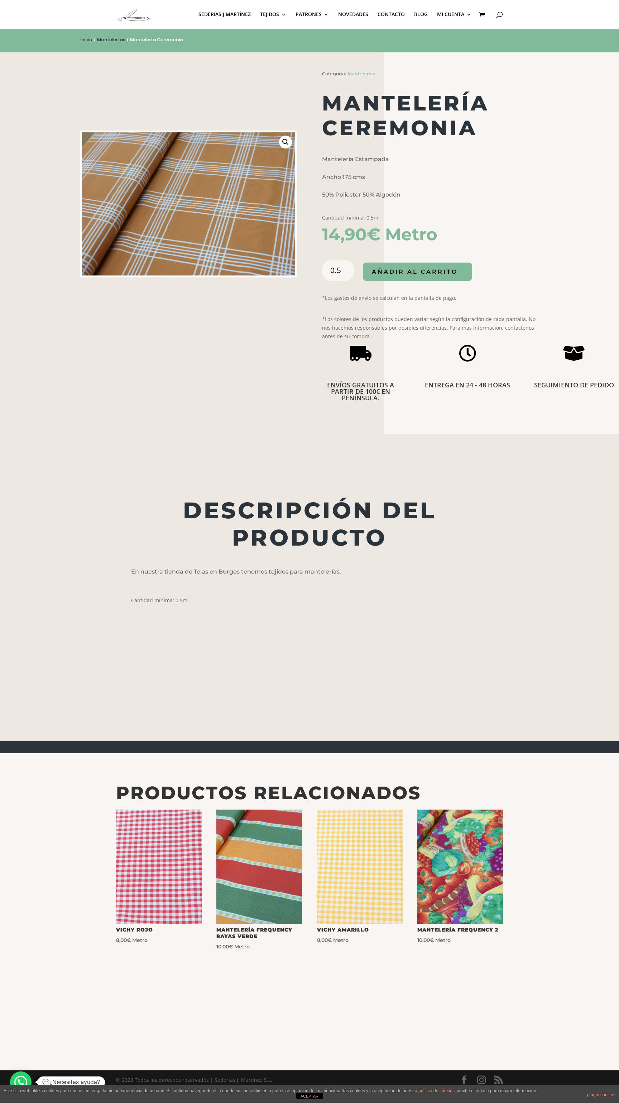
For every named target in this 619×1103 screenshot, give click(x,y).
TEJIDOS (269, 15)
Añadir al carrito (415, 271)
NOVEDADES (353, 15)
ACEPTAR (309, 1096)
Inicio (86, 39)
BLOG (421, 15)
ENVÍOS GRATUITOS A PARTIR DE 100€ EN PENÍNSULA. (360, 391)
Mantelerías (111, 39)
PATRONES (309, 15)
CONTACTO (391, 15)
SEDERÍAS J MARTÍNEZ (224, 15)
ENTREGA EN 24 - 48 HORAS (467, 385)
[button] (285, 142)
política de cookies (436, 1090)
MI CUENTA (450, 15)
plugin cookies (601, 1094)
